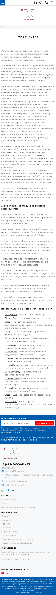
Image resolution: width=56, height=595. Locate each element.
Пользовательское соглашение (16, 543)
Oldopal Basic (11, 318)
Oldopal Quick (11, 395)
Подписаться (44, 423)
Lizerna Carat (11, 351)
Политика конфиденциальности (17, 539)
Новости (5, 524)
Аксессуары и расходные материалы (19, 507)
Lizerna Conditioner (14, 365)
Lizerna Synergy (12, 372)
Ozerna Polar (11, 388)
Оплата (4, 516)
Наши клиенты (8, 535)
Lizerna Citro (11, 358)
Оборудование (8, 499)
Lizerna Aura (10, 345)
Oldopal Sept (11, 338)
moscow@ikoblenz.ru (15, 471)
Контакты (6, 527)
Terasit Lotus (11, 401)
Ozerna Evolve (12, 378)
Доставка (6, 520)
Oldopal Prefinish (13, 322)
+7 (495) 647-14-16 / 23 (15, 464)
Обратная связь (9, 531)
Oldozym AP (11, 314)
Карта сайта (37, 592)
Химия (4, 503)
